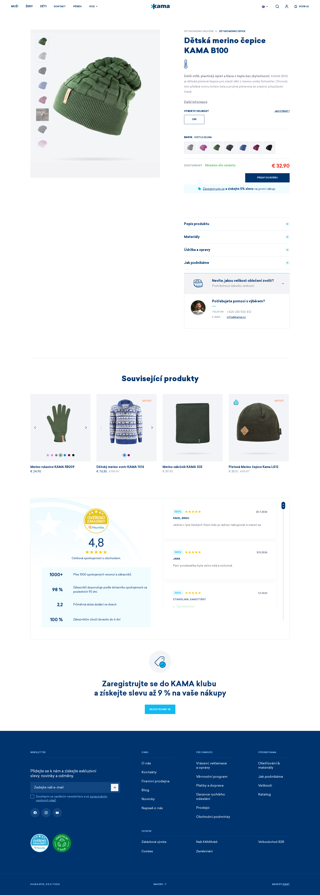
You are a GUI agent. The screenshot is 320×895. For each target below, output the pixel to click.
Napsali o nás (152, 808)
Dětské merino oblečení (198, 31)
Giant (286, 884)
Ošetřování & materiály (269, 765)
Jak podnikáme (196, 263)
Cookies (147, 851)
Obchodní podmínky (213, 817)
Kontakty (149, 772)
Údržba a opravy (197, 250)
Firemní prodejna (155, 781)
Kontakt (60, 6)
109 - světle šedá (48, 455)
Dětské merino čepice (232, 31)
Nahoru (159, 884)
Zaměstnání (204, 851)
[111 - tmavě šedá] (230, 148)
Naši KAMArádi (206, 842)
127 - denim (65, 455)
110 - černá (73, 455)
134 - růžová (52, 455)
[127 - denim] (243, 148)
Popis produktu (196, 224)
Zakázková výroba (153, 842)
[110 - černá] (269, 148)
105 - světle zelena (60, 455)
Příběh (77, 6)
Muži (14, 6)
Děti (43, 6)
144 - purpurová (69, 455)
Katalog (264, 794)
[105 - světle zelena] (216, 148)
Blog (145, 790)
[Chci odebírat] (114, 787)
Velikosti (265, 785)
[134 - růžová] (203, 148)
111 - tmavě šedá (56, 455)
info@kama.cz (236, 317)
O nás (146, 763)
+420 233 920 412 (239, 312)
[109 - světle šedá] (190, 148)
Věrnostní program (211, 777)
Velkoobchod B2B (271, 842)
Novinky (148, 799)
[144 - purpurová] (256, 148)
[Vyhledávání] (277, 6)
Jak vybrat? (282, 111)
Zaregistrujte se (214, 189)
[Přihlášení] (287, 6)
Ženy (29, 6)
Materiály (192, 237)
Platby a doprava (210, 785)
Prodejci (202, 808)
